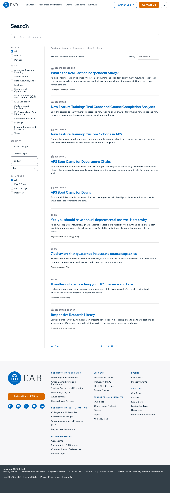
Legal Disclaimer (56, 472)
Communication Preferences (66, 449)
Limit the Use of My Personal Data (20, 477)
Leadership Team (139, 406)
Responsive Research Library (73, 315)
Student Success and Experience (25, 128)
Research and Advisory (62, 401)
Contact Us (149, 4)
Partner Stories (101, 390)
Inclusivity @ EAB (102, 382)
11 (112, 346)
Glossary (98, 410)
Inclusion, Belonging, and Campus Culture (25, 96)
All (15, 51)
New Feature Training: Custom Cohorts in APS (86, 134)
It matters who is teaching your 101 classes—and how (92, 284)
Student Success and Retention (67, 388)
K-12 (53, 425)
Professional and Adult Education (25, 113)
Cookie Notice (106, 472)
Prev (57, 346)
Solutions (30, 5)
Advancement (21, 76)
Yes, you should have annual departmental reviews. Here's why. (99, 220)
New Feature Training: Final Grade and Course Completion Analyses (103, 107)
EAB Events (137, 377)
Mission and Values (103, 377)
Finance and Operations (20, 90)
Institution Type (21, 146)
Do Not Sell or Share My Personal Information (140, 472)
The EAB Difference (104, 386)
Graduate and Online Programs (67, 421)
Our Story (136, 393)
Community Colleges (62, 417)
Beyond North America (63, 429)
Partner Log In (125, 4)
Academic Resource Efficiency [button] (66, 48)
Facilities (18, 85)
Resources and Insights (50, 5)
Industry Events (139, 382)
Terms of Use (75, 472)
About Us (80, 5)
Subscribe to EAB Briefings (64, 445)
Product (17, 161)
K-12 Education (22, 102)
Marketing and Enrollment (21, 107)
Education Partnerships (143, 414)
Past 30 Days (20, 188)
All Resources (101, 419)
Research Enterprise (24, 118)
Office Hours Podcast (105, 406)
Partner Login (58, 453)
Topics (97, 414)
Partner (18, 60)
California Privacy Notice (32, 472)
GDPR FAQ (90, 472)
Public (17, 56)
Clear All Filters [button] (94, 48)
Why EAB (92, 5)
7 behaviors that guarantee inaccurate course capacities (94, 254)
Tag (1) (16, 168)
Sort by (131, 57)
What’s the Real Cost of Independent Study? (85, 73)
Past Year (19, 193)
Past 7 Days (20, 184)
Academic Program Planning (24, 71)
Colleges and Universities (64, 412)
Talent (17, 133)
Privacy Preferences (50, 477)
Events (68, 5)
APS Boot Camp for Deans (71, 192)
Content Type (20, 154)
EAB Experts (137, 402)
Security (68, 477)
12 (116, 346)
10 (107, 346)
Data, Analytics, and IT (25, 81)
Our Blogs (99, 402)
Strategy (18, 123)
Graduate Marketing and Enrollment (63, 383)
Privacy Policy (10, 472)
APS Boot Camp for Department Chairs (81, 162)
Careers (135, 397)
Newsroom (137, 410)
